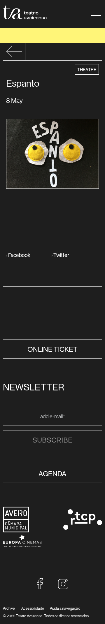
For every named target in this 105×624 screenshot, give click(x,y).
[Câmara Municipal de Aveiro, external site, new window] (16, 530)
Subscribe (52, 440)
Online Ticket (52, 349)
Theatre (86, 69)
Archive (9, 608)
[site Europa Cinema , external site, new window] (22, 551)
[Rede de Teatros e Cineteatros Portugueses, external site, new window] (82, 527)
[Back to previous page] (14, 55)
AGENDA (52, 473)
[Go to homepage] (25, 12)
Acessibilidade (32, 608)
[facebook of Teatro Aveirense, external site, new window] (40, 587)
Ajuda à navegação (65, 608)
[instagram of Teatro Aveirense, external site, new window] (63, 587)
